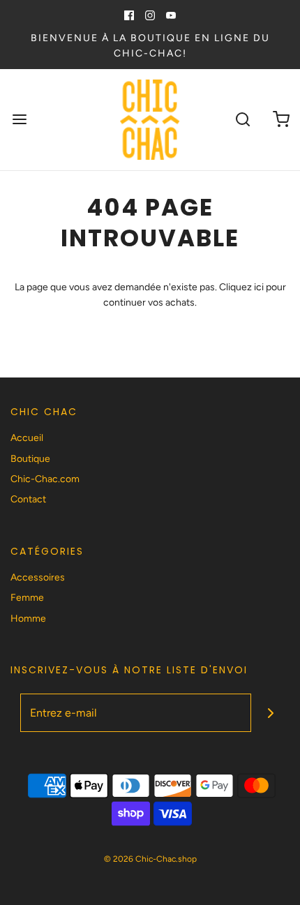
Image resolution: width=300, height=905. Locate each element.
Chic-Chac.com (45, 479)
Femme (27, 598)
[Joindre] (270, 713)
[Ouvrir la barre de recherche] (242, 119)
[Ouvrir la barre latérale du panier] (281, 119)
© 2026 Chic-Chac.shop (150, 859)
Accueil (26, 438)
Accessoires (37, 577)
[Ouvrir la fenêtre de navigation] (19, 119)
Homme (28, 618)
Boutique (30, 459)
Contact (28, 499)
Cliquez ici (241, 287)
